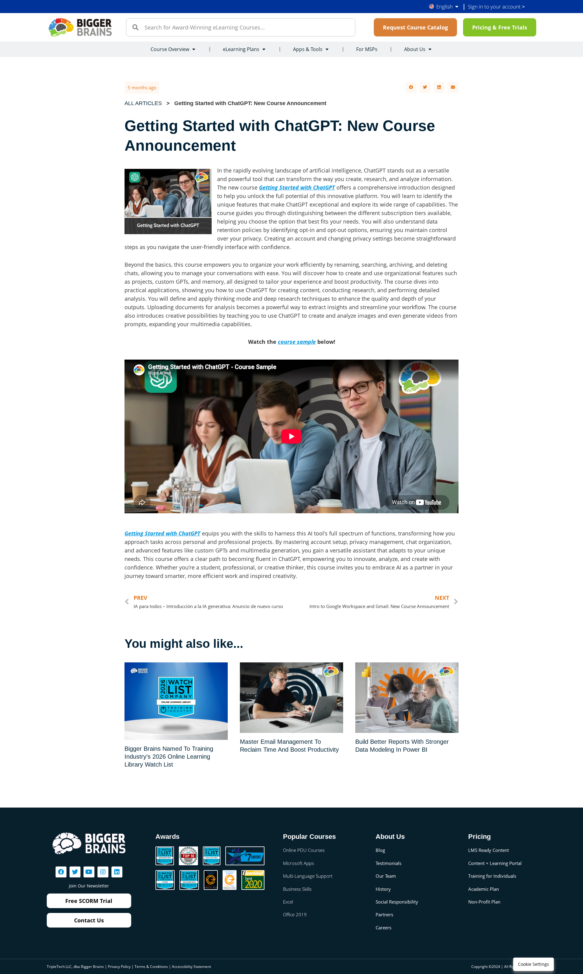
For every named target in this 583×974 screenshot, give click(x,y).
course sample (297, 341)
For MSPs (366, 49)
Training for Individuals (492, 876)
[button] (411, 87)
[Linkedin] (116, 871)
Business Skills (297, 889)
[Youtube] (89, 871)
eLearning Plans (241, 49)
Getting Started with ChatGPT (297, 187)
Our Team (386, 876)
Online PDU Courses (304, 850)
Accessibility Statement (191, 966)
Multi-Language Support (307, 876)
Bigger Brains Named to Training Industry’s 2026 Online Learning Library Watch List (168, 756)
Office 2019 (295, 914)
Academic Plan (483, 889)
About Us (414, 49)
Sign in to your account (496, 6)
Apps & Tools (307, 49)
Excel (288, 902)
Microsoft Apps (298, 863)
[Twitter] (75, 871)
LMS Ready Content (488, 850)
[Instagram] (102, 871)
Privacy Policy (119, 966)
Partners (384, 914)
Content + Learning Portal (495, 863)
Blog (380, 850)
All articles (143, 103)
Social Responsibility (397, 902)
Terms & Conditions (151, 966)
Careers (383, 927)
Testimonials (388, 863)
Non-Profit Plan (484, 902)
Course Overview (170, 49)
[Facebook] (61, 871)
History (383, 889)
